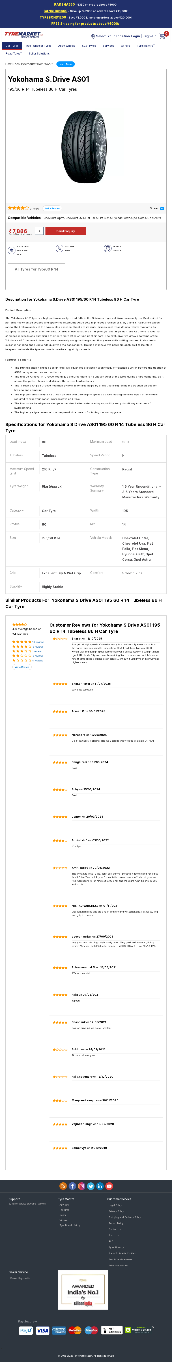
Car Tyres (12, 45)
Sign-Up (150, 36)
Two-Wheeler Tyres (38, 45)
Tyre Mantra (145, 45)
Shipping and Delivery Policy (125, 1217)
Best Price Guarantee (120, 1259)
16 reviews (38, 642)
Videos (63, 1220)
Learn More (66, 64)
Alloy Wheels (66, 45)
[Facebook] (72, 1186)
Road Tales (13, 53)
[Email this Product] (162, 208)
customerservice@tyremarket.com (27, 1203)
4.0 (14, 629)
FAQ (111, 1241)
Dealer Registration (20, 1278)
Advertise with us (118, 1265)
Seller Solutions (39, 53)
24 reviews (34, 209)
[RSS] (63, 1186)
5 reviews (37, 660)
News (63, 1215)
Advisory (64, 1204)
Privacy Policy (116, 1211)
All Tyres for (36, 269)
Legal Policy (115, 1205)
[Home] (23, 34)
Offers (125, 45)
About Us (114, 1235)
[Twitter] (91, 1186)
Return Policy (116, 1223)
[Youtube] (109, 1186)
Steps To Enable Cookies (122, 1253)
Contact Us (115, 1229)
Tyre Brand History (70, 1225)
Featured (64, 1210)
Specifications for (85, 427)
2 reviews (37, 646)
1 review (36, 651)
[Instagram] (82, 1186)
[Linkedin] (100, 1186)
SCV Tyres (89, 45)
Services (108, 45)
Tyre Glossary (116, 1247)
